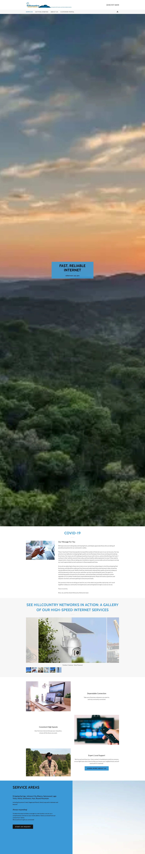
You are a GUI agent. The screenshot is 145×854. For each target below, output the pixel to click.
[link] (49, 5)
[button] (117, 11)
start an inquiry (23, 827)
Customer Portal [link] (67, 11)
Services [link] (29, 11)
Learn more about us (96, 768)
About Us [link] (54, 11)
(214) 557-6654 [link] (112, 5)
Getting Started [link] (41, 11)
